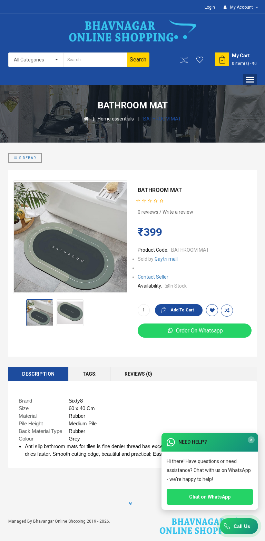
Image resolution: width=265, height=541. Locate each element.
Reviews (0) (138, 374)
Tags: (89, 374)
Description (38, 374)
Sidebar (27, 158)
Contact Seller (153, 277)
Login (210, 7)
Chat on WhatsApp (209, 497)
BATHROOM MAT (162, 119)
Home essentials (116, 119)
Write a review (178, 212)
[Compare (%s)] (184, 60)
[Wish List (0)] (200, 59)
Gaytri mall (166, 259)
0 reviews (148, 212)
